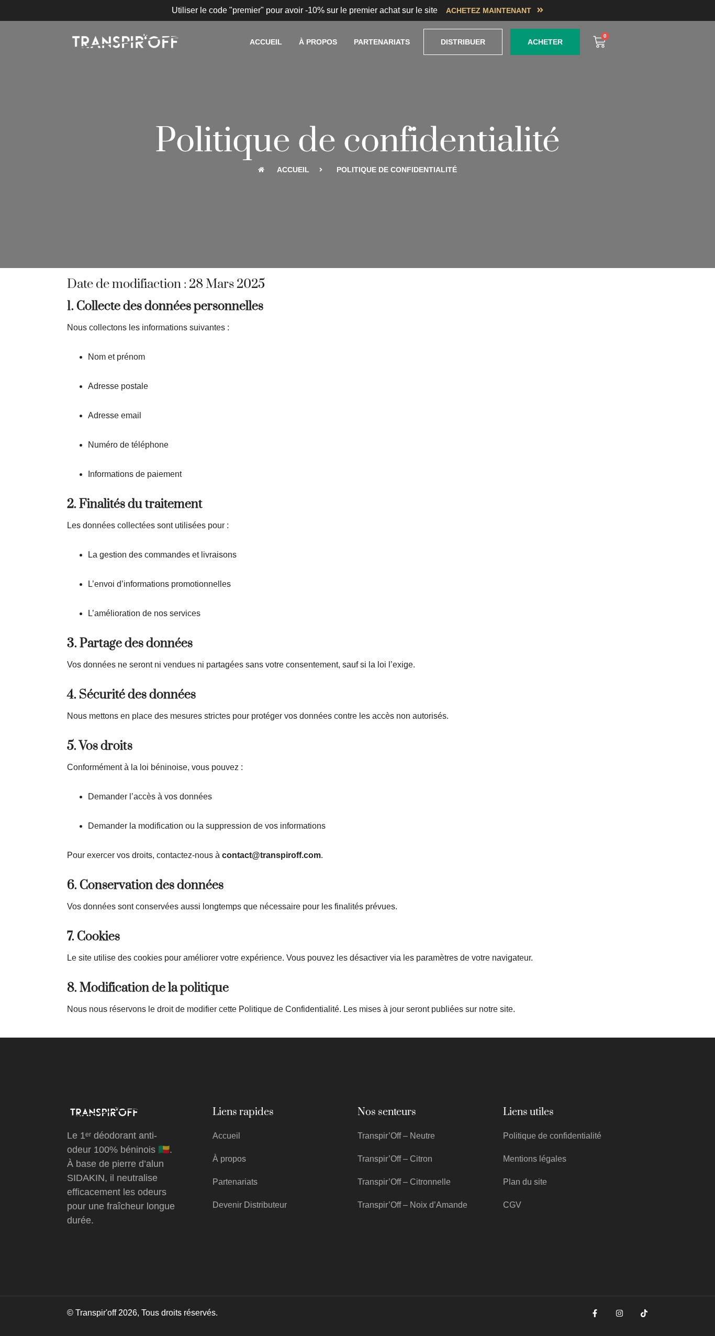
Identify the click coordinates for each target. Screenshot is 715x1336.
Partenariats (382, 42)
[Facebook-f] (595, 1313)
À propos (318, 42)
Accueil (266, 42)
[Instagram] (619, 1313)
